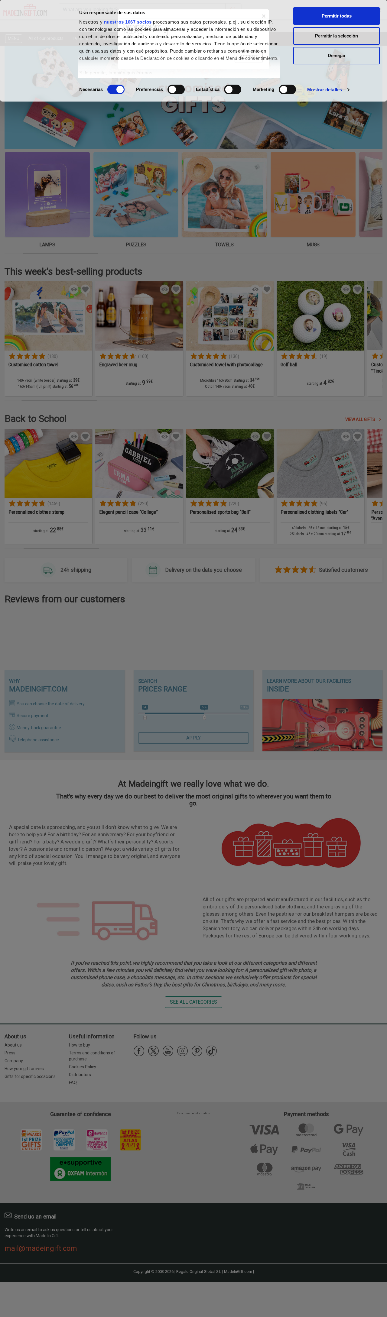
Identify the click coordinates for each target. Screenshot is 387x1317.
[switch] (176, 89)
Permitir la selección (336, 35)
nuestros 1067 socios (128, 21)
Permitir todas (337, 15)
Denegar (337, 55)
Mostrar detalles (324, 89)
